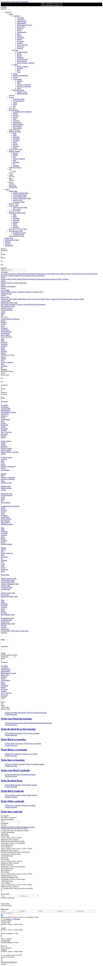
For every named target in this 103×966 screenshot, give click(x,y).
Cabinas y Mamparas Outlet (22, 198)
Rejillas (19, 54)
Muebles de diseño (15, 131)
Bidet (18, 70)
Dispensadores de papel (24, 25)
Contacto (8, 243)
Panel (14, 119)
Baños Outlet (13, 191)
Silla (14, 157)
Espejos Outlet (17, 200)
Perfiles (15, 113)
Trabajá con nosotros (14, 827)
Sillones (15, 155)
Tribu (10, 178)
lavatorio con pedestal (24, 86)
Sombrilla (16, 166)
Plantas (15, 148)
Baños (11, 14)
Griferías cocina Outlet (20, 207)
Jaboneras (20, 28)
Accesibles (20, 18)
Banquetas (16, 137)
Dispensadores (21, 23)
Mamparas (20, 57)
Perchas (19, 36)
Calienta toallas (22, 21)
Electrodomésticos (18, 101)
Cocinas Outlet (13, 205)
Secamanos (20, 41)
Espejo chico (21, 27)
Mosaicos (16, 115)
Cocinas (11, 97)
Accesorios (16, 16)
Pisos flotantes (17, 126)
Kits (14, 106)
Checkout (4, 950)
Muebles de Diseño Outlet (17, 213)
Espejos (15, 77)
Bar (14, 164)
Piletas (15, 104)
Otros (18, 34)
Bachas (15, 74)
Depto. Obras (9, 238)
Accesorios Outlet (18, 202)
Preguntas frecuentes (28, 827)
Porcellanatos (17, 122)
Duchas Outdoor (22, 52)
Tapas (19, 88)
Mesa (14, 160)
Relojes (15, 144)
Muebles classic (22, 92)
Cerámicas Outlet (18, 234)
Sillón (15, 135)
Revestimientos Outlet (16, 231)
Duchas (15, 50)
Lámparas (16, 140)
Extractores (20, 46)
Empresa (7, 242)
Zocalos (15, 117)
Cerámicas (16, 121)
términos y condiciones (13, 919)
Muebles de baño (18, 90)
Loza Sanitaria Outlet (19, 196)
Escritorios (16, 139)
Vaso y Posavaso (22, 45)
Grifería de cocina (18, 99)
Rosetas (19, 56)
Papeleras (20, 48)
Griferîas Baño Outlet (20, 195)
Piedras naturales (18, 124)
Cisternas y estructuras (24, 84)
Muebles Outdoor (14, 151)
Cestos (15, 102)
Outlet (7, 189)
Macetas (15, 153)
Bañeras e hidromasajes (20, 75)
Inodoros (20, 81)
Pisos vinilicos (17, 128)
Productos (4, 632)
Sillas (14, 133)
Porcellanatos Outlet (19, 233)
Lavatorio (20, 68)
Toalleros (20, 43)
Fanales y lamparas (19, 158)
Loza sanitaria (17, 79)
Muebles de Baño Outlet (20, 193)
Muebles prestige (22, 93)
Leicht (11, 175)
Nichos (19, 30)
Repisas (19, 39)
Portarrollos (20, 37)
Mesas (15, 142)
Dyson (11, 182)
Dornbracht (12, 186)
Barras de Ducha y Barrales (25, 63)
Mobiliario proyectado (8, 623)
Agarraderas (21, 19)
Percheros (16, 146)
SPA (10, 169)
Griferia (15, 65)
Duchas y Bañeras (22, 66)
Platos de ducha (22, 61)
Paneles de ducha (22, 59)
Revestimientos (14, 110)
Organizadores (21, 32)
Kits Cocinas (17, 209)
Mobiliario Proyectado (12, 240)
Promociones (9, 245)
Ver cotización (5, 941)
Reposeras (16, 162)
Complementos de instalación (22, 112)
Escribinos (4, 827)
